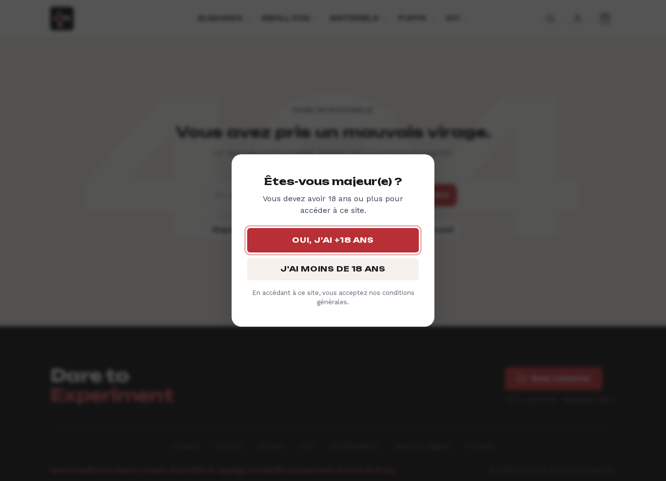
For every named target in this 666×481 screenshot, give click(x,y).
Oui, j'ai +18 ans (332, 240)
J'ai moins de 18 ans (332, 268)
